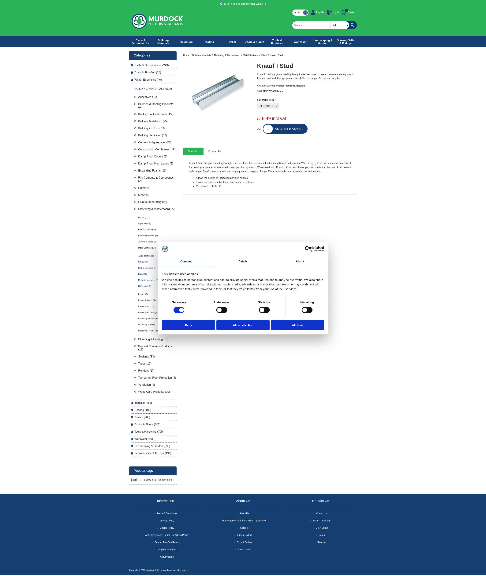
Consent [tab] (186, 261)
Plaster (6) (143, 294)
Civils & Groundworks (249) (151, 65)
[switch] (221, 310)
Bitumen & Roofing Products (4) (155, 105)
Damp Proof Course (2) (152, 156)
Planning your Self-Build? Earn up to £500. (244, 520)
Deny (188, 325)
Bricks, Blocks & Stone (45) (155, 114)
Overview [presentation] (193, 151)
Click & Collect (244, 535)
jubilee (136, 480)
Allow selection (243, 325)
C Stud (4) (143, 262)
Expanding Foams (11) (152, 170)
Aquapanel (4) (144, 223)
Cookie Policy (167, 528)
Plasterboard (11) (146, 306)
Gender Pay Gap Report (167, 542)
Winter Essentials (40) (148, 79)
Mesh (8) (143, 194)
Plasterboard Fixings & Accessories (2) (156, 312)
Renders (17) (146, 370)
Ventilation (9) (146, 384)
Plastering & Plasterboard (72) (156, 209)
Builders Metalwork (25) (153, 121)
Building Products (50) (152, 128)
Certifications (167, 556)
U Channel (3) (144, 286)
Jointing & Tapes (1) (147, 242)
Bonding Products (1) (148, 235)
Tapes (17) (144, 363)
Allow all (297, 325)
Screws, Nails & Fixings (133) (152, 453)
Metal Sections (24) (147, 248)
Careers (244, 528)
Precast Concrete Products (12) (155, 348)
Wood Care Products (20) (154, 391)
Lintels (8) (144, 187)
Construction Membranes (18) (156, 149)
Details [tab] (243, 261)
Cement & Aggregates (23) (154, 142)
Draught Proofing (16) (147, 72)
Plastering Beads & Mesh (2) (151, 318)
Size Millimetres (266, 100)
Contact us (321, 513)
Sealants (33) (146, 356)
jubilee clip (150, 479)
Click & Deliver (244, 542)
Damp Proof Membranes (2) (155, 163)
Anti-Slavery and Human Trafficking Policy (167, 535)
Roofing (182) (142, 410)
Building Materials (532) (153, 88)
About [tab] (300, 261)
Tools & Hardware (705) (149, 431)
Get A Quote (322, 528)
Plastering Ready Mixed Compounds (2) (156, 331)
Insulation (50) (143, 402)
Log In (335, 12)
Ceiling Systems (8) (147, 268)
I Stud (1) (142, 274)
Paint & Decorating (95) (152, 201)
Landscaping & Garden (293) (152, 446)
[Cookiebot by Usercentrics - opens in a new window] (307, 249)
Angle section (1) (146, 256)
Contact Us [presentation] (214, 151)
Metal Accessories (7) (148, 280)
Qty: (259, 128)
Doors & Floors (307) (147, 424)
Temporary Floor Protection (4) (157, 377)
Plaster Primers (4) (147, 300)
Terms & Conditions (167, 513)
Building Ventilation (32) (152, 135)
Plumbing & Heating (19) (153, 339)
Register (320, 12)
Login (322, 535)
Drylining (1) (143, 217)
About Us (244, 513)
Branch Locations (322, 520)
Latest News (244, 549)
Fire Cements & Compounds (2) (156, 179)
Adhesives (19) (147, 97)
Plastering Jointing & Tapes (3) (152, 324)
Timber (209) (142, 417)
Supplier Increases (167, 549)
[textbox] (320, 25)
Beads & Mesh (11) (147, 229)
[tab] (193, 151)
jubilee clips (165, 479)
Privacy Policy (167, 520)
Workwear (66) (143, 438)
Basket (351, 12)
